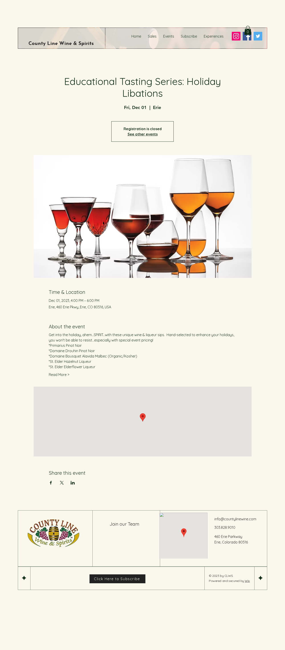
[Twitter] (258, 36)
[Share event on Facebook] (51, 482)
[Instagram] (236, 36)
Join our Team (124, 524)
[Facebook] (247, 36)
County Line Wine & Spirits (61, 43)
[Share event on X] (62, 482)
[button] (248, 30)
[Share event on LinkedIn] (73, 482)
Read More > (59, 374)
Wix (247, 581)
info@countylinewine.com (235, 519)
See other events (143, 134)
